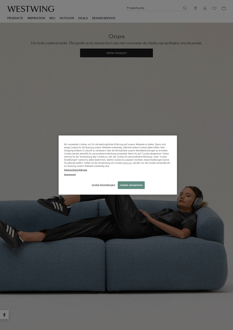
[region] (118, 165)
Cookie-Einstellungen (103, 184)
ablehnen (127, 163)
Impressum (70, 174)
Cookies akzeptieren (131, 185)
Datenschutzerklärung (75, 169)
